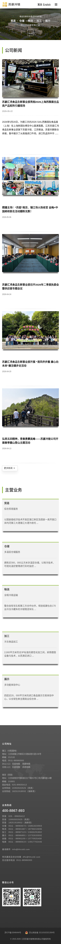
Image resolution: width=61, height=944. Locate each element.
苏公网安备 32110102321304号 (41, 932)
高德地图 (26, 764)
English (47, 4)
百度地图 (16, 764)
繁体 (40, 4)
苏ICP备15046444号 (13, 932)
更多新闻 (9, 468)
